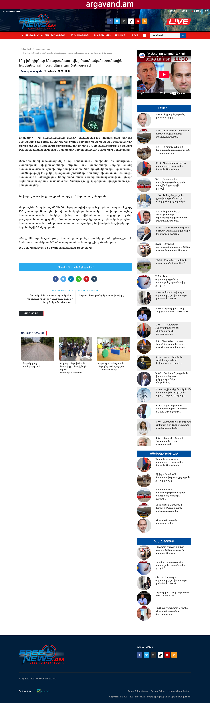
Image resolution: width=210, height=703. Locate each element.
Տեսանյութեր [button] (30, 35)
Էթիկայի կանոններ (178, 691)
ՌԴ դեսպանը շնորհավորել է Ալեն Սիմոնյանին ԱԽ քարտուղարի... (167, 329)
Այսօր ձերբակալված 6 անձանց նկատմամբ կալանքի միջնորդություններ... (172, 230)
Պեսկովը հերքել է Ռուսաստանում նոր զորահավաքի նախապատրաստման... (169, 443)
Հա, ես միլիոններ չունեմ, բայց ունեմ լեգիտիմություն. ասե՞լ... (169, 360)
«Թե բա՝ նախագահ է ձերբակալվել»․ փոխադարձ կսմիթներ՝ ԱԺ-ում (171, 295)
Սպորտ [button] (134, 35)
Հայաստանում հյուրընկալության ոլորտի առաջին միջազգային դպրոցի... (170, 184)
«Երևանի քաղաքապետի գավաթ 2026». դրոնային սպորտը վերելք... (172, 246)
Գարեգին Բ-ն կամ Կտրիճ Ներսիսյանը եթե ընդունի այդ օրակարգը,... (170, 343)
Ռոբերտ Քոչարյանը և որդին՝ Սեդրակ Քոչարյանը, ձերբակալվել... (171, 610)
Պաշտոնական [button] (102, 35)
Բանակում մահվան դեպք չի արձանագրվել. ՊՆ (171, 261)
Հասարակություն (43, 49)
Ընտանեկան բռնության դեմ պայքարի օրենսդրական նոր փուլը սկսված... (173, 424)
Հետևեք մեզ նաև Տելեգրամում (75, 267)
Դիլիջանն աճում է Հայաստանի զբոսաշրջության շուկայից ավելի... (172, 149)
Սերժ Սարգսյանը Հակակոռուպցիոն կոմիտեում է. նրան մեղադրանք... (172, 408)
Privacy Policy (158, 691)
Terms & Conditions (138, 691)
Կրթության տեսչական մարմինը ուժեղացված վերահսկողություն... (111, 366)
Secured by (25, 691)
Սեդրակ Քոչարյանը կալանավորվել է (101, 295)
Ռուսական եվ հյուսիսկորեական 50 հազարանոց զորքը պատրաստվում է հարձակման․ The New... (50, 299)
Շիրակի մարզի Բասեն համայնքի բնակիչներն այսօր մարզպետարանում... (73, 368)
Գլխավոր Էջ (26, 49)
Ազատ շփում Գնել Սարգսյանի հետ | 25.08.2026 (171, 310)
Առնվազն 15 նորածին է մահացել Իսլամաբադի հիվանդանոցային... (172, 133)
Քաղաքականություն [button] (53, 35)
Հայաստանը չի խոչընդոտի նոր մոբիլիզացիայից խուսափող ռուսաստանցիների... (171, 216)
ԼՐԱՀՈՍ (164, 108)
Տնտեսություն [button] (80, 35)
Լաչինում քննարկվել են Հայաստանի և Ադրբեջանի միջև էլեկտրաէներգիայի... (173, 392)
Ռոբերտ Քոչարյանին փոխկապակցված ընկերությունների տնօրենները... (171, 378)
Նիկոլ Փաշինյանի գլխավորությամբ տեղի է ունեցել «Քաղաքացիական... (171, 198)
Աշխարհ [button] (120, 35)
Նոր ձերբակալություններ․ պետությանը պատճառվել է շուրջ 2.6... (171, 281)
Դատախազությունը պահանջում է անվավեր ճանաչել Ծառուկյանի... (170, 166)
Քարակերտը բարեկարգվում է (32, 365)
